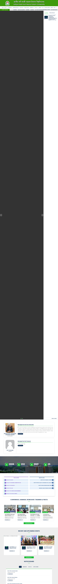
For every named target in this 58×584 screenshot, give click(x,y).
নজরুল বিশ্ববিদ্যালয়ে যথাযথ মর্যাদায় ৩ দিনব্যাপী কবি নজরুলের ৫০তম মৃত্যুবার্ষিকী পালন (52, 32)
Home (3, 7)
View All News (54, 418)
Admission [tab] (25, 566)
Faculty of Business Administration (14, 482)
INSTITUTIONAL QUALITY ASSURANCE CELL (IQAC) (42, 482)
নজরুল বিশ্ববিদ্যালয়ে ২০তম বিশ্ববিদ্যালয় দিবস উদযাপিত (12, 547)
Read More (7, 519)
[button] (1, 215)
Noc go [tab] (29, 566)
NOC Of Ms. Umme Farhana (12, 577)
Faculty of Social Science (12, 493)
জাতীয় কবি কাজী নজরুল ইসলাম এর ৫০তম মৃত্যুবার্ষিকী (52, 36)
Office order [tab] (35, 566)
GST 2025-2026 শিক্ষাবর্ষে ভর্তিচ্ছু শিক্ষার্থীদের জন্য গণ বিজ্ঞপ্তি (29, 9)
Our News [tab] (46, 12)
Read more (20, 433)
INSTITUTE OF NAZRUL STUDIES (46, 480)
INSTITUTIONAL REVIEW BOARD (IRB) (45, 485)
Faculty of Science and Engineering (14, 490)
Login (54, 7)
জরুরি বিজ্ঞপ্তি (14, 9)
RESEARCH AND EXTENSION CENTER (45, 488)
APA (42, 7)
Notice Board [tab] (52, 12)
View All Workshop (28, 523)
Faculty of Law (10, 488)
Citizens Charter (47, 7)
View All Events (28, 557)
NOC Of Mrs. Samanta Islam (13, 570)
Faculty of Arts (10, 480)
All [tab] (20, 566)
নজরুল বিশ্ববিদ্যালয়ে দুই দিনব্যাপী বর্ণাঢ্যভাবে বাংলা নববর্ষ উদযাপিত (48, 547)
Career (51, 7)
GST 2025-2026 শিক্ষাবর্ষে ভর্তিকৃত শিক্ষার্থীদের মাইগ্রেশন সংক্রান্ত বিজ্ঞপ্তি (46, 9)
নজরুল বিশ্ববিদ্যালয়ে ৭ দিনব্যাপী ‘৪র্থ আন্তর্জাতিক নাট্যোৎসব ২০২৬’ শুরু (31, 547)
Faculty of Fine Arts (11, 485)
